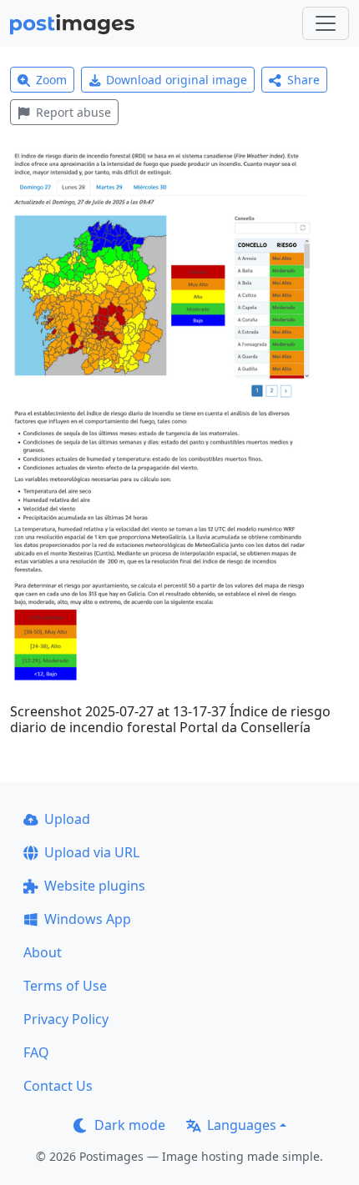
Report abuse (73, 112)
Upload (67, 819)
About (42, 952)
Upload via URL (91, 852)
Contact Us (58, 1086)
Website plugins (94, 885)
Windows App (87, 919)
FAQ (36, 1052)
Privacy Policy (66, 1019)
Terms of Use (65, 986)
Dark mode (129, 1125)
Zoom (51, 80)
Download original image (176, 80)
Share (303, 80)
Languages (241, 1125)
